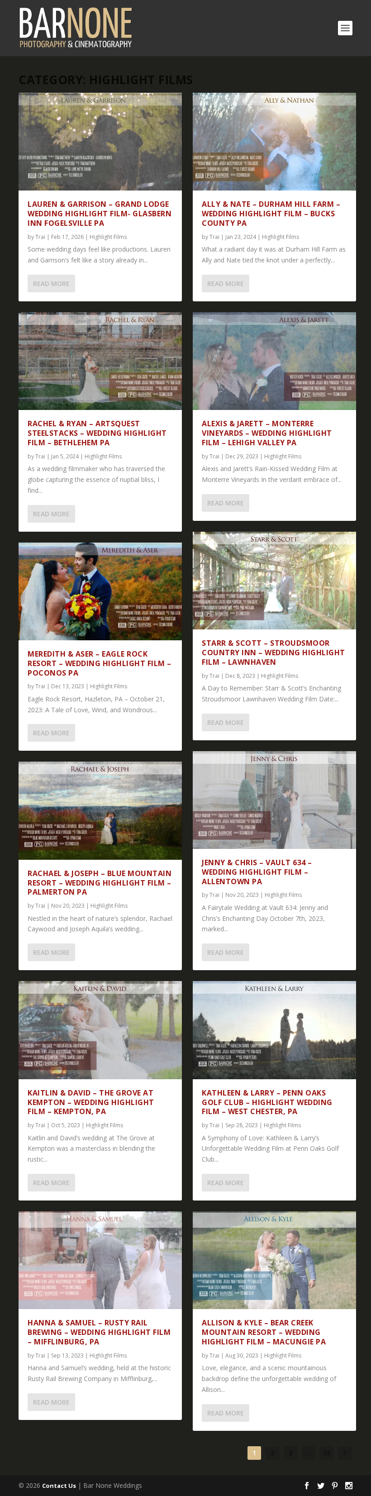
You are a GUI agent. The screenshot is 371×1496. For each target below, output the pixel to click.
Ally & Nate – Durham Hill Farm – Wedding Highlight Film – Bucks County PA (271, 213)
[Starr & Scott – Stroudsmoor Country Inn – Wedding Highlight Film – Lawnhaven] (274, 580)
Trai (40, 237)
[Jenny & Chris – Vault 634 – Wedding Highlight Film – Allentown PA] (274, 800)
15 (326, 1452)
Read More (51, 283)
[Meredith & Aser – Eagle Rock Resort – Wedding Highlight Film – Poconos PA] (100, 591)
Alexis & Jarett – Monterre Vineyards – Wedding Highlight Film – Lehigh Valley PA (267, 433)
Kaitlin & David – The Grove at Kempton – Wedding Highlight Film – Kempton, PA (91, 1102)
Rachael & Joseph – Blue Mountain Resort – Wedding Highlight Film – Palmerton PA (99, 882)
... (309, 1452)
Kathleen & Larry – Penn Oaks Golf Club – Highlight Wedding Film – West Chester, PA (267, 1102)
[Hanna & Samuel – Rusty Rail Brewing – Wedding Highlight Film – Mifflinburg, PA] (100, 1260)
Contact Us (59, 1486)
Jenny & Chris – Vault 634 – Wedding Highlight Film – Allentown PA (257, 872)
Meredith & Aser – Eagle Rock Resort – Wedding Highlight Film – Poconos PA (99, 663)
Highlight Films (108, 237)
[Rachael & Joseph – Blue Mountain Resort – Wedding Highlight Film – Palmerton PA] (100, 810)
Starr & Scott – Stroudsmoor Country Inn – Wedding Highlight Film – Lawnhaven (273, 652)
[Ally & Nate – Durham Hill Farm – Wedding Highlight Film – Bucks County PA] (274, 142)
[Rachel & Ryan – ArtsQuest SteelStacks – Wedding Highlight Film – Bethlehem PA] (100, 361)
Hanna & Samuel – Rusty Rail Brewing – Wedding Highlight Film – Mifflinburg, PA (99, 1332)
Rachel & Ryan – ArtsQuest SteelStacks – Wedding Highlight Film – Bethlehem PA (97, 433)
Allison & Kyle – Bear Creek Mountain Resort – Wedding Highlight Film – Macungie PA (264, 1332)
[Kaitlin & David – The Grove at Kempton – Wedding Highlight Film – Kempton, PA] (100, 1030)
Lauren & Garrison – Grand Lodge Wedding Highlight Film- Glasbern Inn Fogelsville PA (99, 213)
